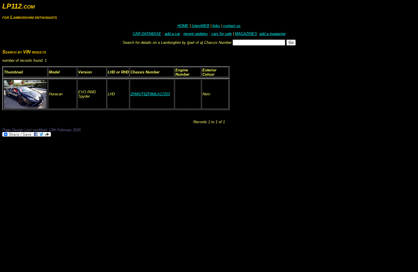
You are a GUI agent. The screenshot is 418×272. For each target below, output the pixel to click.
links (216, 26)
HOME (183, 26)
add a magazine (272, 34)
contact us (232, 26)
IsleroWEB (200, 26)
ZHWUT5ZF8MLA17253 (150, 94)
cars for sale (221, 34)
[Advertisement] (105, 153)
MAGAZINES (246, 34)
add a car (172, 34)
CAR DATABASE (147, 34)
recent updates (195, 34)
